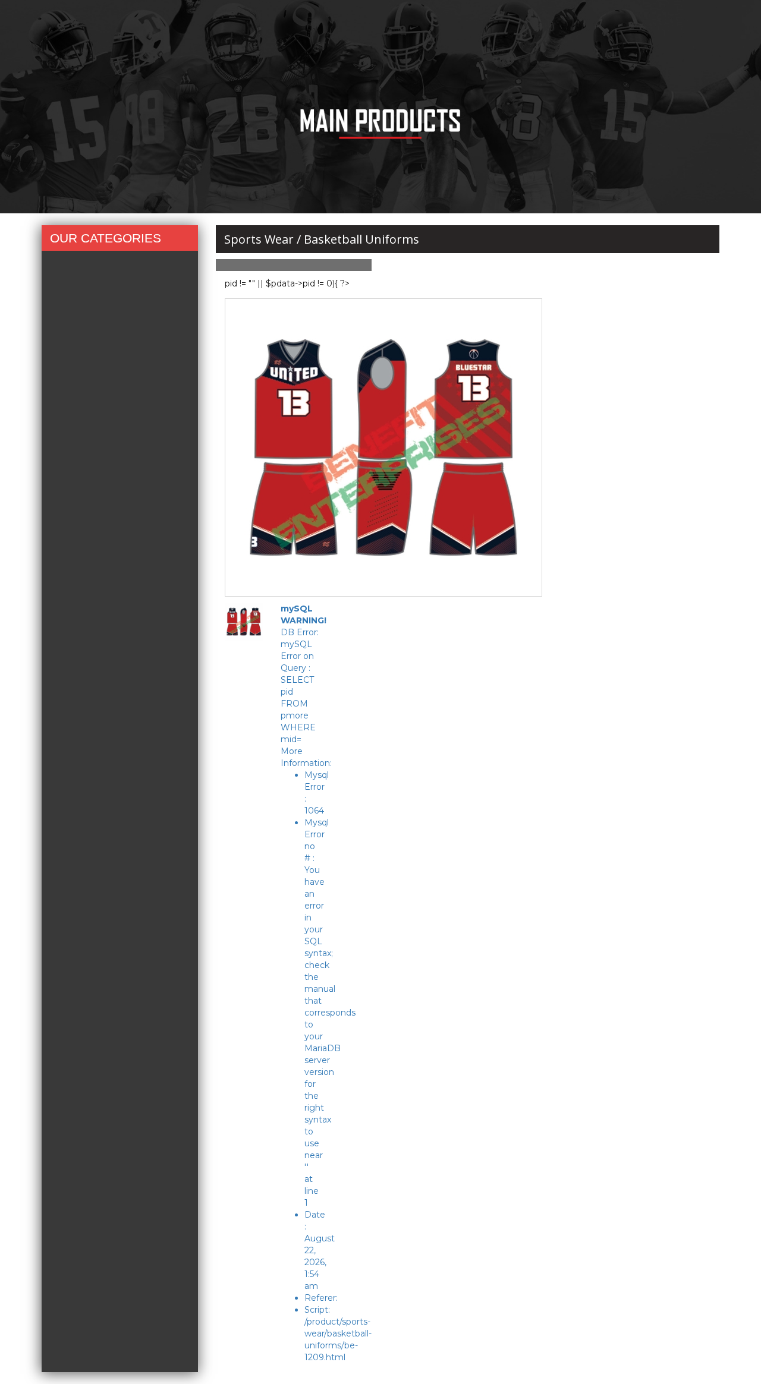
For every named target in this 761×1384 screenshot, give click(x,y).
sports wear (259, 239)
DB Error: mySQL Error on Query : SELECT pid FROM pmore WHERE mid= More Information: (306, 983)
